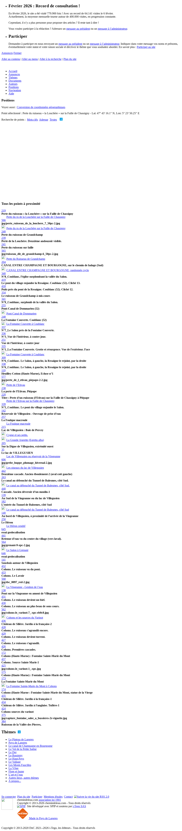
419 (3, 279)
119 (3, 370)
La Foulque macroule (18, 423)
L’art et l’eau (16, 774)
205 (3, 443)
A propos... (15, 781)
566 (3, 220)
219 (3, 210)
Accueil (13, 71)
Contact (68, 796)
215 (3, 426)
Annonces (7, 53)
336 (3, 333)
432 (3, 566)
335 (3, 346)
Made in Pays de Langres (43, 818)
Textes (53, 119)
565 (3, 250)
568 (3, 578)
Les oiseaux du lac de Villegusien (25, 467)
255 (3, 305)
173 (3, 678)
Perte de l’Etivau (15, 384)
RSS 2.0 (104, 796)
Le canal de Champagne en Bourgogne (30, 745)
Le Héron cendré (15, 525)
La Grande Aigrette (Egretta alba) (25, 440)
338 (3, 364)
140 (3, 512)
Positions (14, 87)
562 (3, 609)
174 (3, 689)
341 (3, 299)
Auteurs (13, 83)
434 (3, 702)
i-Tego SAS (79, 806)
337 (3, 327)
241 (3, 244)
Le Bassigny (16, 755)
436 (3, 620)
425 (3, 665)
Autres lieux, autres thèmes (24, 777)
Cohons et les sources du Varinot (24, 617)
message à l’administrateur (112, 28)
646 (3, 553)
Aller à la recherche (50, 59)
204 (3, 262)
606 (3, 459)
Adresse (43, 119)
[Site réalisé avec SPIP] (21, 806)
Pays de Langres (18, 742)
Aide (11, 93)
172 (3, 652)
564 (3, 541)
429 (3, 633)
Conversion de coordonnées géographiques (41, 107)
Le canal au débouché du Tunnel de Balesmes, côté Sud (37, 509)
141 (3, 559)
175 (3, 671)
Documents (15, 80)
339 (3, 404)
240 (3, 231)
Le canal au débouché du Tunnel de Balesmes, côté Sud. (38, 485)
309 (3, 357)
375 (3, 714)
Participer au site (146, 46)
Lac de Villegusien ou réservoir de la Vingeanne (33, 456)
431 (3, 596)
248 (3, 316)
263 (3, 477)
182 (3, 501)
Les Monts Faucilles (20, 765)
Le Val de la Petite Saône (23, 749)
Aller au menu (30, 59)
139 (3, 495)
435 (3, 695)
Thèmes (13, 77)
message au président (78, 28)
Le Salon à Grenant (17, 550)
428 (3, 627)
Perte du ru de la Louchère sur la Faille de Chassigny (36, 216)
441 (3, 535)
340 (3, 273)
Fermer (18, 53)
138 (3, 590)
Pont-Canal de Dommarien (21, 313)
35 (2, 449)
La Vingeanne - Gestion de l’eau (24, 587)
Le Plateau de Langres (21, 739)
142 (3, 410)
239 (3, 237)
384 (3, 721)
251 (3, 339)
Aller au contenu (10, 59)
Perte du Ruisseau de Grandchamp (25, 258)
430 (3, 603)
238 (3, 388)
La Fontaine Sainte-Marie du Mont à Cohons (31, 686)
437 (3, 659)
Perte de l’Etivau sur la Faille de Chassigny (30, 400)
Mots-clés (32, 119)
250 (3, 519)
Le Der (13, 752)
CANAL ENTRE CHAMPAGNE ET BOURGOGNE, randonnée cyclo (47, 270)
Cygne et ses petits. (17, 435)
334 (3, 292)
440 (3, 488)
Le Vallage (15, 761)
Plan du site (69, 59)
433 (3, 572)
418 (3, 286)
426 (3, 646)
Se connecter (8, 796)
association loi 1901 (50, 799)
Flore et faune (16, 771)
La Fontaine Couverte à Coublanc (25, 323)
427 (3, 639)
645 (3, 529)
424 (3, 708)
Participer (37, 796)
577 (3, 376)
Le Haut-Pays (16, 758)
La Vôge (13, 768)
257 (3, 416)
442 (3, 470)
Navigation (15, 90)
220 (3, 394)
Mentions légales (53, 796)
